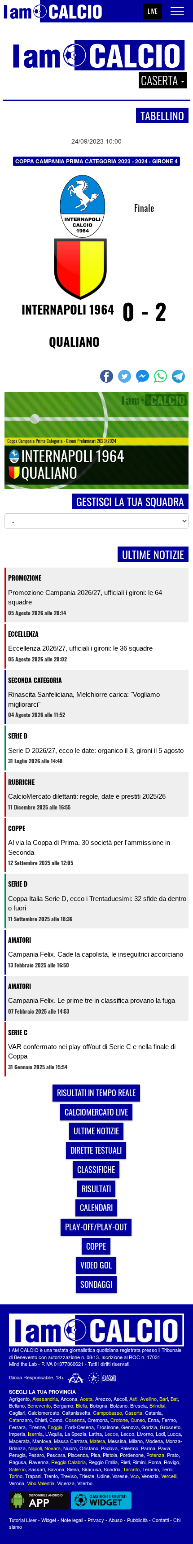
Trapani (33, 1475)
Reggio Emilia (103, 1461)
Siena (73, 1469)
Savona (56, 1469)
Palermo (129, 1448)
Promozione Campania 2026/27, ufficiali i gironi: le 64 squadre (85, 597)
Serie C (17, 1032)
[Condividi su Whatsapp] (162, 376)
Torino (15, 1475)
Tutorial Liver (23, 1519)
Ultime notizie (96, 1131)
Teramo (150, 1469)
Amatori (19, 940)
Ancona (69, 1398)
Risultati (96, 1188)
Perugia (17, 1454)
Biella (81, 1405)
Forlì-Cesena (79, 1426)
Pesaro (36, 1454)
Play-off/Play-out (96, 1227)
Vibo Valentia (40, 1483)
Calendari (96, 1207)
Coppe (16, 828)
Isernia (35, 1433)
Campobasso (107, 1412)
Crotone (119, 1419)
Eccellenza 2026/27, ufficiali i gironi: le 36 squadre (80, 648)
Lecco (127, 1433)
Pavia (164, 1448)
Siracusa (91, 1469)
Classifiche (96, 1169)
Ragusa (17, 1461)
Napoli (35, 1448)
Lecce (111, 1433)
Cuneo (138, 1419)
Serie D (17, 735)
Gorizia (149, 1426)
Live (153, 11)
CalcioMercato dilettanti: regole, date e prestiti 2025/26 (87, 796)
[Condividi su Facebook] (108, 376)
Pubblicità (137, 1519)
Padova (109, 1448)
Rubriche (21, 782)
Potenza (155, 1454)
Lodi (160, 1433)
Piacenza (78, 1454)
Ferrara (17, 1426)
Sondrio (112, 1469)
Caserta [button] (160, 80)
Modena (154, 1440)
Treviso (69, 1475)
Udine (103, 1475)
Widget (48, 1519)
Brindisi (157, 1405)
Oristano (88, 1448)
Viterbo (84, 1483)
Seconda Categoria (35, 680)
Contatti (160, 1519)
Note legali (72, 1519)
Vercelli (168, 1475)
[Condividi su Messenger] (144, 376)
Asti (133, 1398)
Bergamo (63, 1405)
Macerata (19, 1440)
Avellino (148, 1398)
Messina (117, 1440)
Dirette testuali (96, 1150)
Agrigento (19, 1398)
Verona (16, 1483)
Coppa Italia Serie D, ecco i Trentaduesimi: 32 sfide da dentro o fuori (97, 903)
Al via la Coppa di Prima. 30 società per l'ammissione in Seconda (89, 847)
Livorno (145, 1433)
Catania (153, 1412)
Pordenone (132, 1454)
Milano (136, 1440)
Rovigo (171, 1461)
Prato (173, 1454)
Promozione (24, 577)
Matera (97, 1440)
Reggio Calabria (68, 1461)
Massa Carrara (70, 1440)
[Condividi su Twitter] (126, 376)
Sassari (36, 1469)
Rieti (125, 1461)
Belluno (17, 1405)
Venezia (149, 1475)
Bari (163, 1398)
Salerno (17, 1469)
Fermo (169, 1419)
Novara (52, 1448)
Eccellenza (23, 634)
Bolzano (118, 1405)
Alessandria (45, 1398)
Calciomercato (43, 1412)
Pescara (56, 1454)
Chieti (41, 1419)
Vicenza (66, 1483)
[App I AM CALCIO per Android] (39, 1499)
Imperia (17, 1433)
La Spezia (75, 1433)
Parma (148, 1448)
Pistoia (110, 1454)
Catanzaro (20, 1419)
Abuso (116, 1519)
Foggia (55, 1426)
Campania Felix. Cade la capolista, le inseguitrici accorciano (95, 954)
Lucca (174, 1433)
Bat (174, 1398)
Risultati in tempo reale (96, 1092)
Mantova (41, 1440)
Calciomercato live (96, 1112)
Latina (95, 1433)
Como (55, 1419)
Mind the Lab (23, 1363)
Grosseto (170, 1426)
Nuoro (70, 1448)
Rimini (138, 1461)
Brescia (138, 1405)
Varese (119, 1475)
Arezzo (103, 1398)
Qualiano (74, 341)
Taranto (131, 1469)
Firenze (36, 1426)
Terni (167, 1469)
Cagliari (17, 1412)
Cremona (98, 1419)
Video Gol (96, 1265)
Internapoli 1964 (68, 309)
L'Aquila (53, 1433)
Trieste (86, 1475)
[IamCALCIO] (96, 1330)
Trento (51, 1475)
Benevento (39, 1405)
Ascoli (120, 1398)
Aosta (86, 1398)
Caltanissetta (76, 1412)
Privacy (96, 1519)
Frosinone (107, 1426)
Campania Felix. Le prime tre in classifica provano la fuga (91, 1000)
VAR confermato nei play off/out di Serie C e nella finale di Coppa (91, 1051)
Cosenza (75, 1419)
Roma (154, 1461)
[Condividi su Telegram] (180, 376)
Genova (130, 1426)
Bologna (98, 1405)
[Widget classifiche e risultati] (101, 1499)
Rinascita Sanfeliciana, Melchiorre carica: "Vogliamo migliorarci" (84, 699)
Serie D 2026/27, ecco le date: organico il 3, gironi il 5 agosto (96, 750)
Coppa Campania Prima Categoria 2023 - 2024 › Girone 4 (96, 161)
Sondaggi (96, 1284)
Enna (153, 1419)
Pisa (95, 1454)
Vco (134, 1475)
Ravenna (38, 1461)
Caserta (133, 1412)
